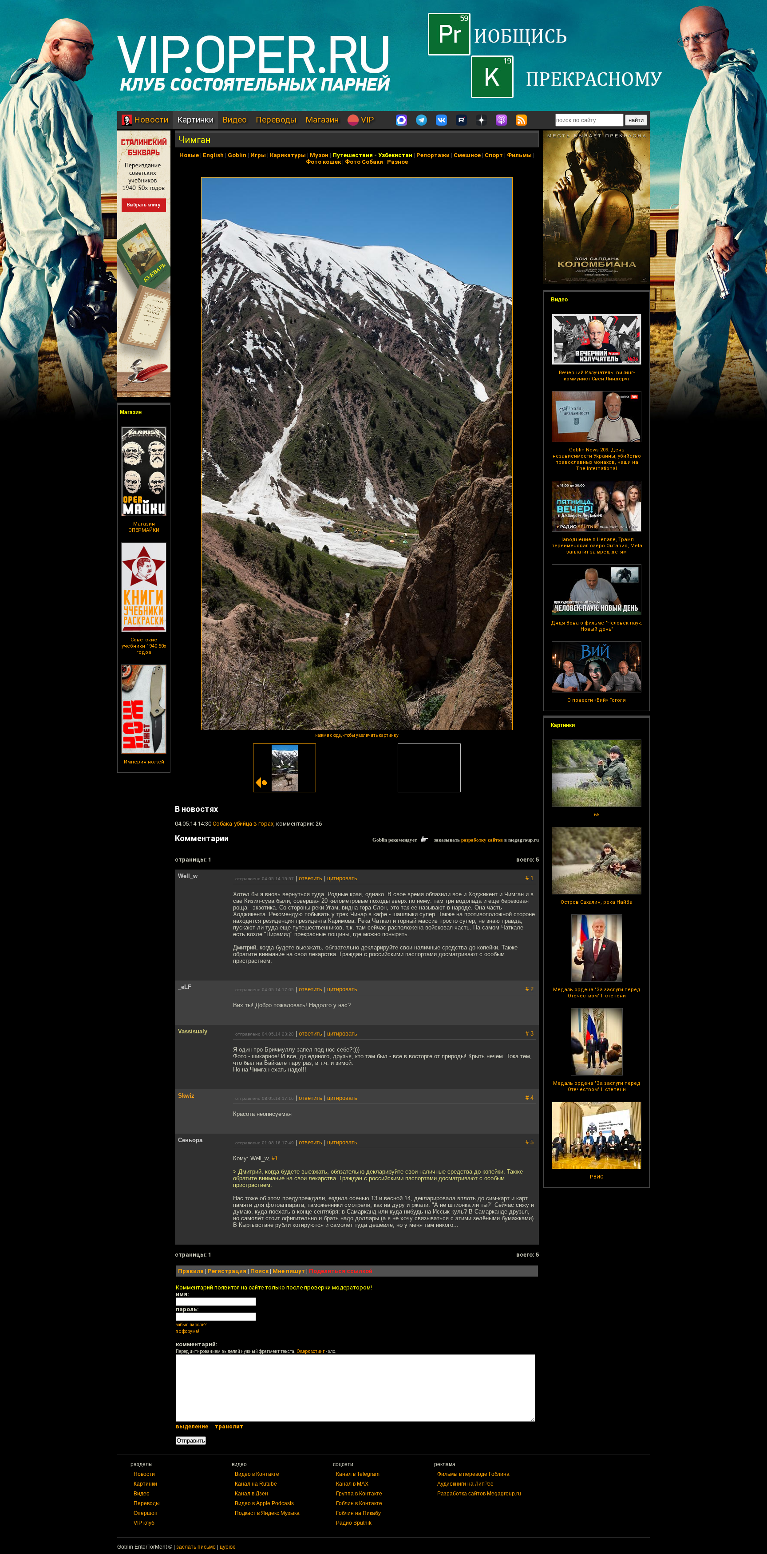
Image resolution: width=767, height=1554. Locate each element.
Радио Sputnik (354, 1523)
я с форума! (187, 1331)
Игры (258, 155)
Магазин (322, 120)
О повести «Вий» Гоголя (596, 700)
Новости (150, 120)
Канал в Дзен (251, 1494)
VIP (366, 120)
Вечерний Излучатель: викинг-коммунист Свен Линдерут (597, 376)
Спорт (494, 155)
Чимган (194, 139)
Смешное (467, 155)
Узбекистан (395, 155)
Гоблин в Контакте (359, 1503)
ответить (310, 878)
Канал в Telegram (358, 1474)
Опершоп (146, 1513)
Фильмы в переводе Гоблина (473, 1474)
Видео (234, 120)
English (213, 155)
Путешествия (352, 155)
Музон (319, 155)
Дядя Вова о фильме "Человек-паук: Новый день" (596, 626)
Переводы (276, 120)
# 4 (530, 1098)
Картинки (195, 120)
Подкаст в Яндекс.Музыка (267, 1513)
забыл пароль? (191, 1324)
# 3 (530, 1033)
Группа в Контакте (359, 1494)
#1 (275, 1158)
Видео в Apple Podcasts (264, 1503)
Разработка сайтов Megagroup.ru (479, 1494)
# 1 (530, 878)
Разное (397, 161)
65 (596, 815)
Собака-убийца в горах (243, 823)
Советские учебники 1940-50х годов (144, 646)
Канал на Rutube (256, 1484)
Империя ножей (144, 762)
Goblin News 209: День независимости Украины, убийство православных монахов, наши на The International (597, 459)
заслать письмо (196, 1547)
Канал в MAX (352, 1484)
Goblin (237, 155)
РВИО (597, 1177)
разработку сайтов (482, 839)
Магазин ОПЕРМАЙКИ (143, 527)
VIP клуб (144, 1523)
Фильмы (519, 155)
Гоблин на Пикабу (358, 1513)
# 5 (530, 1142)
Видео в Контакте (257, 1474)
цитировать (342, 878)
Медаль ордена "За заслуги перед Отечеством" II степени (596, 993)
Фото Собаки (364, 161)
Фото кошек (323, 161)
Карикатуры (288, 155)
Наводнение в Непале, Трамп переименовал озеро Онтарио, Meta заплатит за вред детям (596, 546)
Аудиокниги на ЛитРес (465, 1484)
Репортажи (433, 155)
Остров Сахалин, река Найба (597, 902)
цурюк (227, 1547)
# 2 (530, 989)
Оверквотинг (311, 1351)
